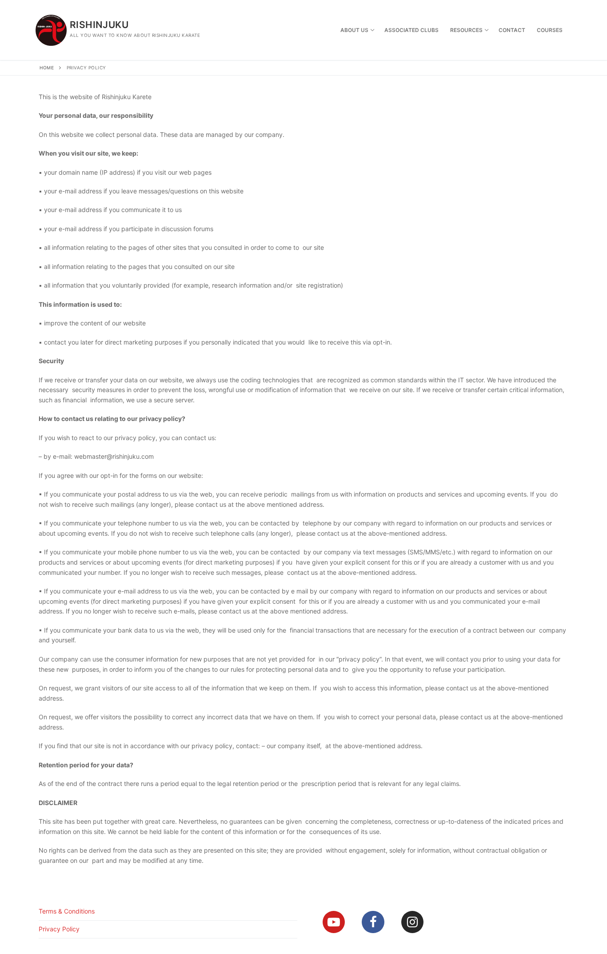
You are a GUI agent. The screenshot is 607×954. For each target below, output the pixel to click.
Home (47, 67)
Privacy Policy (59, 929)
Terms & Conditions (67, 911)
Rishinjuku (99, 24)
